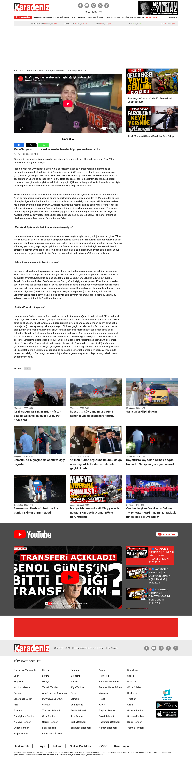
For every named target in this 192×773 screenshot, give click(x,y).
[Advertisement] (96, 47)
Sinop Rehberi (134, 722)
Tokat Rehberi (106, 716)
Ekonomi (75, 675)
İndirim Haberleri (22, 687)
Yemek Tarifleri (50, 687)
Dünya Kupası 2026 (52, 698)
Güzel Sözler (134, 687)
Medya (45, 681)
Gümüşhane (77, 704)
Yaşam (102, 670)
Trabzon (131, 698)
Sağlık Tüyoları (21, 733)
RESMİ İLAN (151, 17)
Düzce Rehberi (21, 727)
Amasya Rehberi (22, 722)
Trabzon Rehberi (51, 710)
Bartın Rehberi (78, 722)
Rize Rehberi (77, 716)
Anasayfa (17, 70)
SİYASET (129, 17)
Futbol (74, 693)
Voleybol (103, 693)
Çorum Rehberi (50, 722)
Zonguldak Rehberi (81, 727)
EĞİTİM (120, 17)
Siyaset (74, 681)
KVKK (103, 746)
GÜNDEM (37, 17)
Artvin (102, 704)
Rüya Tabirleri (78, 687)
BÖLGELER (139, 17)
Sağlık (130, 675)
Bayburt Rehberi (107, 710)
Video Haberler (30, 70)
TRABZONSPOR (77, 17)
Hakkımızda (21, 746)
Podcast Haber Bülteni (110, 687)
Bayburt (18, 710)
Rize (41, 70)
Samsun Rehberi (135, 716)
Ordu (130, 704)
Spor (16, 675)
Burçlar (18, 693)
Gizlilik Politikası (81, 746)
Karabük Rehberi (108, 727)
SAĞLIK (102, 17)
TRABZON (47, 17)
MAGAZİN (111, 17)
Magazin (18, 681)
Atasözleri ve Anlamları (54, 693)
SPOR (66, 17)
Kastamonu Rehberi (109, 722)
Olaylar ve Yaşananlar (25, 670)
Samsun (75, 698)
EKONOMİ (58, 17)
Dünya (45, 670)
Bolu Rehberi (49, 727)
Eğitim (45, 675)
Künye (41, 746)
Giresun (46, 704)
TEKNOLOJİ (92, 17)
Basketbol (132, 693)
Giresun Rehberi (135, 710)
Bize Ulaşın (121, 746)
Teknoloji (104, 675)
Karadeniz (132, 670)
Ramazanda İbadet (52, 733)
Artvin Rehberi (78, 710)
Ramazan (132, 681)
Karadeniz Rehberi (109, 681)
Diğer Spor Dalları (23, 698)
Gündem (75, 670)
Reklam (57, 746)
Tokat (102, 698)
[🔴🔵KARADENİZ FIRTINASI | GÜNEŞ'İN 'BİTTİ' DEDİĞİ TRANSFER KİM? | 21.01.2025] (68, 577)
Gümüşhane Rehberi (24, 716)
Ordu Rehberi (49, 716)
